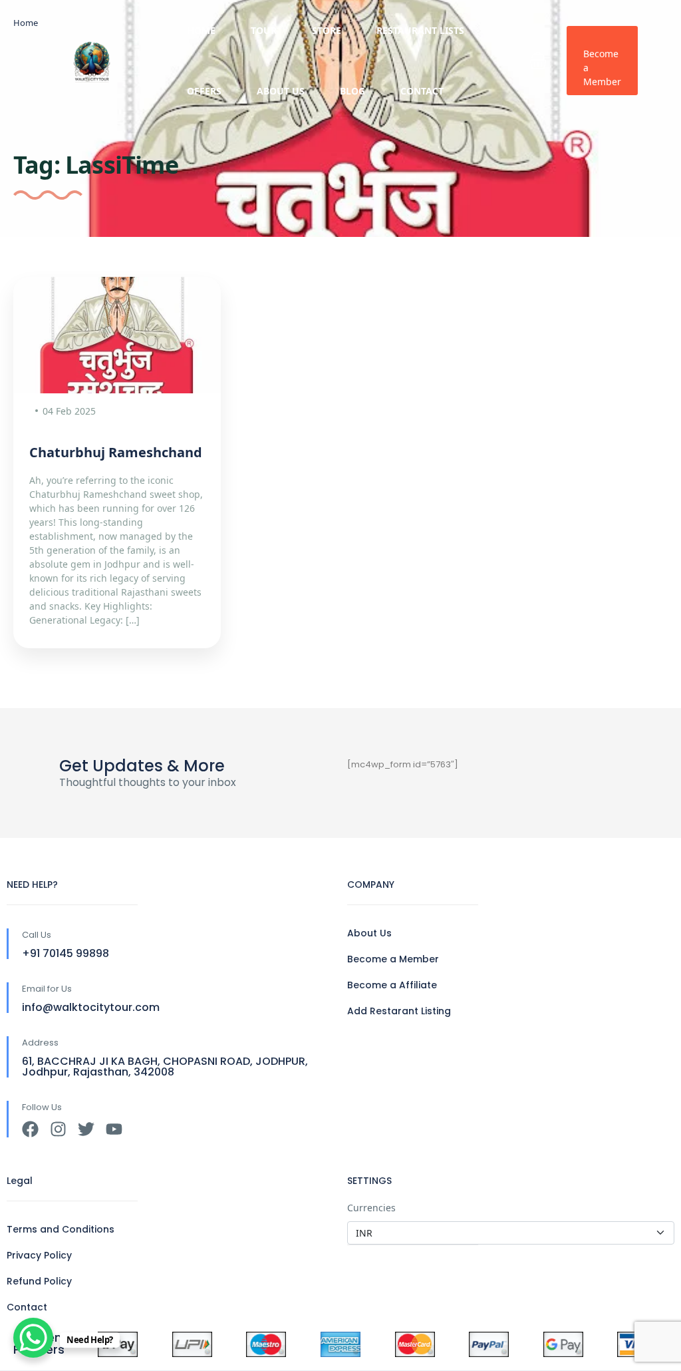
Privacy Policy (39, 1255)
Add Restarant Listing (399, 1011)
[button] (538, 60)
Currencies (371, 1207)
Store (326, 30)
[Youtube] (114, 1129)
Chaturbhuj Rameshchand (115, 452)
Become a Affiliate (392, 985)
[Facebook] (30, 1129)
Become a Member (602, 67)
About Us (281, 91)
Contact (422, 91)
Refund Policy (39, 1281)
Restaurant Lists (420, 30)
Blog (352, 91)
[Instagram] (58, 1129)
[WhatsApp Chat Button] (33, 1338)
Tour (264, 30)
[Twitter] (86, 1129)
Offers (204, 91)
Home (201, 30)
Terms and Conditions (60, 1229)
